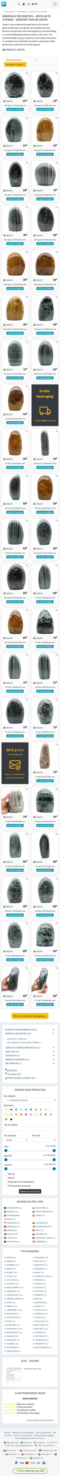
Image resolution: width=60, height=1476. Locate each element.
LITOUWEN (42, 1223)
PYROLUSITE (41, 1321)
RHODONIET (12, 1325)
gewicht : (8, 1155)
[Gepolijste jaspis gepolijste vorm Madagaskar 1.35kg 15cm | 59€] (45, 487)
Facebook (27, 1442)
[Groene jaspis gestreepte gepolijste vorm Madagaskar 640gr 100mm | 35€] (15, 218)
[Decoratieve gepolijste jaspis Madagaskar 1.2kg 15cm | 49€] (15, 442)
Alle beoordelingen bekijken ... (40, 1420)
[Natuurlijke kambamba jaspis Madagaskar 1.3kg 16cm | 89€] (15, 934)
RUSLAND (41, 1234)
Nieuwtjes (11, 1070)
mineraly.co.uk (29, 1450)
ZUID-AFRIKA (13, 1241)
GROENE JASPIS (14, 1295)
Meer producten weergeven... (30, 1015)
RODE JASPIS (41, 1325)
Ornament (22, 12)
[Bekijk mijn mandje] (28, 4)
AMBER (11, 1261)
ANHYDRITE (41, 1265)
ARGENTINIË (42, 1208)
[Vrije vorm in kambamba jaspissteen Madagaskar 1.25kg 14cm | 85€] (15, 889)
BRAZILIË (12, 1211)
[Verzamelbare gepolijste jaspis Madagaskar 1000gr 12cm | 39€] (15, 263)
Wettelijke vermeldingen (23, 1432)
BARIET (39, 1272)
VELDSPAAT (12, 1347)
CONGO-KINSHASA (44, 1211)
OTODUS (40, 1317)
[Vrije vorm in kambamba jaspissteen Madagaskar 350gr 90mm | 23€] (45, 84)
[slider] (5, 1150)
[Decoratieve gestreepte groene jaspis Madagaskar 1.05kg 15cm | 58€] (15, 487)
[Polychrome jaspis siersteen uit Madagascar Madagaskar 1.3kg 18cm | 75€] (45, 755)
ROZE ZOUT (41, 1328)
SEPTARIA (40, 1332)
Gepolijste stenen (17, 1039)
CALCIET (11, 1276)
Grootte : (8, 1165)
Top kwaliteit (13, 1074)
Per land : (36, 1135)
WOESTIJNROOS (43, 1347)
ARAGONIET (41, 1269)
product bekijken (15, 109)
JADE (38, 1298)
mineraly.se (37, 1458)
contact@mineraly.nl (23, 1445)
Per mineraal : (10, 1135)
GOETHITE (40, 1291)
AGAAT (11, 1257)
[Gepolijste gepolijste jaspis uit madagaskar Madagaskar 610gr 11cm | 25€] (45, 129)
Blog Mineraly (12, 1442)
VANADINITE (41, 1343)
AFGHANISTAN (14, 1208)
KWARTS (11, 1306)
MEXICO (12, 1230)
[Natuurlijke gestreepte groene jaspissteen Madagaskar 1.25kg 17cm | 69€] (45, 576)
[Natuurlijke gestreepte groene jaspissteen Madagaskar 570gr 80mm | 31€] (45, 173)
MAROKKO (13, 1226)
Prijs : (6, 1146)
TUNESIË (12, 1238)
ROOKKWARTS (14, 1328)
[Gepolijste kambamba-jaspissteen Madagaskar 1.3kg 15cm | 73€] (45, 621)
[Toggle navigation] (55, 4)
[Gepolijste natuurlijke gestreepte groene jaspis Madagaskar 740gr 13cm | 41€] (15, 352)
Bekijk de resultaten (30, 1191)
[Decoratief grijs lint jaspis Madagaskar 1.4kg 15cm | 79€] (15, 800)
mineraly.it (13, 1454)
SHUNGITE (12, 1336)
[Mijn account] (23, 4)
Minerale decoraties (18, 1033)
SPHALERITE (12, 1340)
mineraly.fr (11, 1450)
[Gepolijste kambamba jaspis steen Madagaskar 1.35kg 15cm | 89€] (45, 889)
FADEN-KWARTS (14, 1287)
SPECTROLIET (42, 1336)
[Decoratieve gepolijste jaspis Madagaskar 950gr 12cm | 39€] (45, 263)
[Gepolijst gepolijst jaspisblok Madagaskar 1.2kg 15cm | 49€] (15, 397)
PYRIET (10, 1321)
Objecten (12, 1051)
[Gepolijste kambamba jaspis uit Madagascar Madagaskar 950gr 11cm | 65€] (15, 576)
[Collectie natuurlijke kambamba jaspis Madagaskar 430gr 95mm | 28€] (15, 173)
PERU (39, 1230)
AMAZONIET (41, 1257)
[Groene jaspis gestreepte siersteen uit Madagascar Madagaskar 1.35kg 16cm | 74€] (15, 666)
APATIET (11, 1269)
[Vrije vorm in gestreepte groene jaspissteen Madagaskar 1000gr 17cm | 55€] (45, 442)
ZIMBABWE (41, 1241)
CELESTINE (12, 1280)
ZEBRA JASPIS (13, 1351)
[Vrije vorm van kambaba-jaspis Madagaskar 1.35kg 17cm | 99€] (15, 979)
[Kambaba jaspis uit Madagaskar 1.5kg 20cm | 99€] (45, 979)
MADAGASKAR (44, 1226)
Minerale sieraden (17, 1059)
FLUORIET (40, 1287)
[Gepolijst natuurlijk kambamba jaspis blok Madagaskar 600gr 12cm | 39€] (45, 218)
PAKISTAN (12, 1234)
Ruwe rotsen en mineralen (21, 1029)
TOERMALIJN (41, 1340)
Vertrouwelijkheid (43, 1432)
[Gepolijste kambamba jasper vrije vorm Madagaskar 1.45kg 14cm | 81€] (45, 800)
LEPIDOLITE (41, 1310)
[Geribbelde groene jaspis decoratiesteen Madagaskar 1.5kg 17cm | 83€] (45, 845)
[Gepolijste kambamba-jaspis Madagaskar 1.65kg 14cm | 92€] (45, 934)
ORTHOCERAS (13, 1317)
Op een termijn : (11, 1124)
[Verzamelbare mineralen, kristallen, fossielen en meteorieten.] (4, 4)
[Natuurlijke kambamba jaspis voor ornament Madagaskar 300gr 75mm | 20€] (15, 84)
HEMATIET (40, 1295)
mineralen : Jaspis (14, 64)
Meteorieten (13, 1063)
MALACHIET (12, 1313)
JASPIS (10, 1302)
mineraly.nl (45, 1454)
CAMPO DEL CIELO (44, 1276)
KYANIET (40, 1306)
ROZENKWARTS (14, 1332)
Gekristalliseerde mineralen (22, 1047)
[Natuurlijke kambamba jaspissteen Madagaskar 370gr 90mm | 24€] (15, 129)
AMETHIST (40, 1261)
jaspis (9, 100)
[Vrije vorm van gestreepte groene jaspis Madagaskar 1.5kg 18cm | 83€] (15, 845)
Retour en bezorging (23, 1435)
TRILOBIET (12, 1343)
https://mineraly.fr (46, 1445)
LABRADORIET (14, 1310)
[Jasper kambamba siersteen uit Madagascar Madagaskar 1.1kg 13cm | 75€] (15, 710)
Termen (7, 1432)
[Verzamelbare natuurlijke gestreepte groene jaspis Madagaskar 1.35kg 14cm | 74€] (45, 666)
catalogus (9, 12)
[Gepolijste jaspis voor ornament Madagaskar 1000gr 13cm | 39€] (15, 308)
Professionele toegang (44, 1435)
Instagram (40, 1442)
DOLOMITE (12, 1283)
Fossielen (12, 1055)
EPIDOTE (40, 1283)
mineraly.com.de (49, 1450)
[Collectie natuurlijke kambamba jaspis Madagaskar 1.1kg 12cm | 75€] (45, 710)
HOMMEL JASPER (15, 1298)
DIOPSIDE (40, 1280)
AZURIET (11, 1272)
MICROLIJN (41, 1313)
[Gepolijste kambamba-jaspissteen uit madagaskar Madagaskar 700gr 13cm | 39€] (45, 308)
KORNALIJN (41, 1302)
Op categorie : (10, 1096)
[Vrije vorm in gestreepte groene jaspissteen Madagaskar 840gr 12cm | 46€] (45, 352)
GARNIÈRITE (13, 1291)
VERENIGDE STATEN (45, 1238)
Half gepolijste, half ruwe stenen (24, 1042)
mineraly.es (29, 1454)
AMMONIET (12, 1265)
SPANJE (40, 1215)
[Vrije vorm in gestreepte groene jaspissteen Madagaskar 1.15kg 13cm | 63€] (15, 531)
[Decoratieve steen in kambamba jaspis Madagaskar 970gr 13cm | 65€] (45, 531)
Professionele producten (21, 1078)
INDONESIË (13, 1223)
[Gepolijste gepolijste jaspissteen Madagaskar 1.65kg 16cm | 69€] (15, 621)
